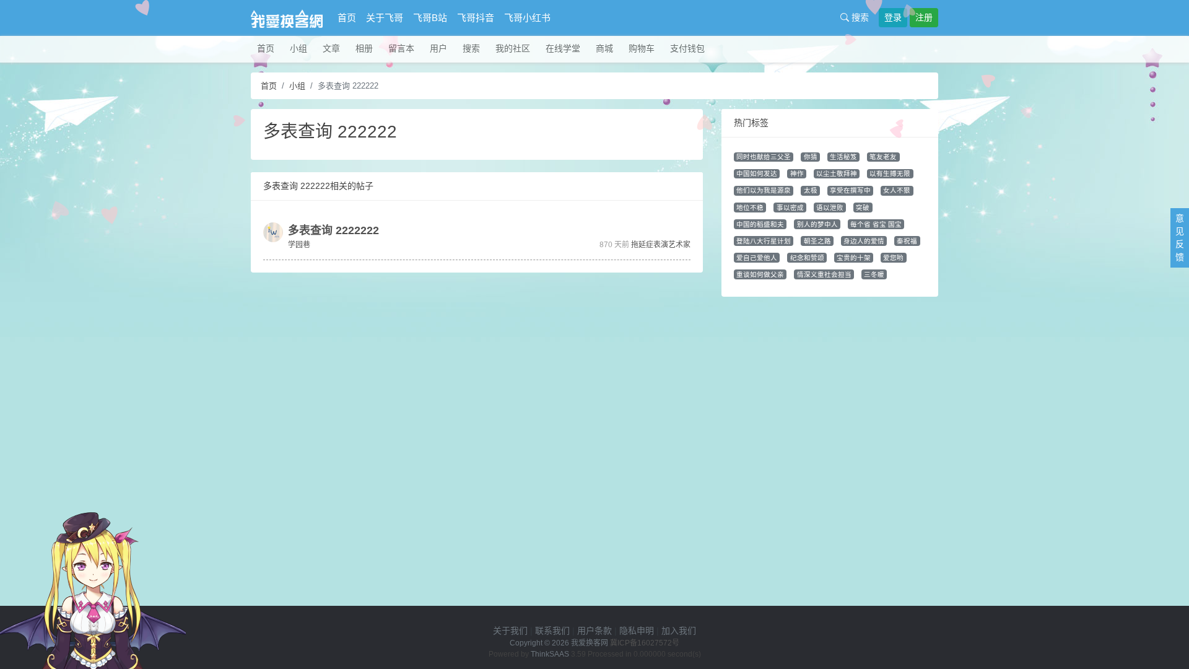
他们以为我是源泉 (763, 190)
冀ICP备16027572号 (644, 643)
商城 (604, 48)
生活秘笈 (843, 156)
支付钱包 (687, 48)
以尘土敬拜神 (836, 173)
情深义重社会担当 (824, 274)
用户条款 (594, 631)
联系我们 (552, 631)
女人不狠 (896, 190)
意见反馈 (1179, 237)
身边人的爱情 (863, 241)
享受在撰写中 (850, 190)
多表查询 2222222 (333, 230)
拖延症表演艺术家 (660, 244)
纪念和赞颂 (807, 257)
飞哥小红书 (527, 17)
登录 (893, 17)
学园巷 (299, 244)
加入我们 (678, 631)
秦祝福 (907, 241)
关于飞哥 (384, 17)
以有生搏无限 (889, 173)
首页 (347, 17)
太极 (810, 190)
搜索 (859, 17)
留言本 (401, 48)
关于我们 (510, 631)
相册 (364, 48)
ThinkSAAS (550, 654)
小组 (298, 48)
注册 (924, 17)
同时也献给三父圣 (763, 156)
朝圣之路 (817, 241)
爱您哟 (893, 257)
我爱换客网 (589, 643)
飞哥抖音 (475, 17)
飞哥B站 (430, 17)
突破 (862, 207)
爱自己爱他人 (756, 257)
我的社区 (512, 48)
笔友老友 (883, 156)
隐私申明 (636, 631)
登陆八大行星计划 (763, 241)
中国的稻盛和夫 (760, 224)
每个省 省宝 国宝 (876, 224)
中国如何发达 (756, 173)
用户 (438, 48)
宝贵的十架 (854, 257)
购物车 (642, 48)
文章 (331, 48)
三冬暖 (874, 274)
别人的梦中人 (817, 224)
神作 (797, 173)
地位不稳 (750, 207)
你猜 (810, 156)
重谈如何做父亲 (760, 274)
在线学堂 (563, 48)
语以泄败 (829, 207)
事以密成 (790, 207)
